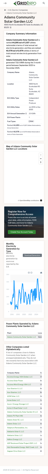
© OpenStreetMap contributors (28, 200)
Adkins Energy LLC (14, 439)
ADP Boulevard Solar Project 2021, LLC (22, 443)
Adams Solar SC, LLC (15, 420)
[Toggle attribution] (41, 200)
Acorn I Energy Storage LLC (18, 404)
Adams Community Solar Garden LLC (21, 337)
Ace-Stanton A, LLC (15, 388)
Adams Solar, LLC (14, 424)
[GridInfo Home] (24, 3)
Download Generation (32, 255)
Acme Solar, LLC (13, 400)
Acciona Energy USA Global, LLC (20, 377)
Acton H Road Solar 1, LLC (17, 408)
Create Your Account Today (22, 232)
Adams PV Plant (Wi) (15, 416)
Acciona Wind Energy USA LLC (19, 384)
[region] (24, 177)
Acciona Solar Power (15, 381)
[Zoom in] (41, 155)
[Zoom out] (41, 158)
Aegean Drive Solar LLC (16, 451)
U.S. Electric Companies (18, 10)
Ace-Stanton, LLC (14, 392)
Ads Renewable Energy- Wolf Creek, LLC (22, 447)
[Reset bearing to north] (41, 162)
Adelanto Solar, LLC (15, 435)
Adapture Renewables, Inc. (17, 428)
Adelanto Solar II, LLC (15, 431)
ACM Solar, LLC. (13, 396)
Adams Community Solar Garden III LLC (22, 412)
